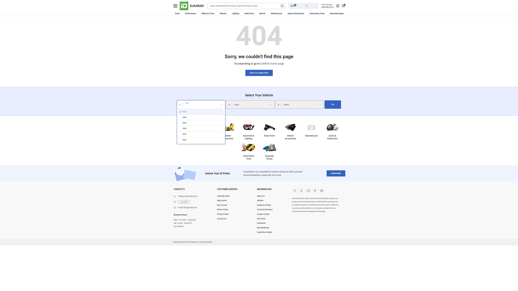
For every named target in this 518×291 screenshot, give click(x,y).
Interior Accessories (290, 137)
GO (332, 104)
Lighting (235, 13)
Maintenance (276, 13)
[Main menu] (175, 6)
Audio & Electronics (332, 137)
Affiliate (260, 200)
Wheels (205, 13)
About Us (261, 196)
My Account (222, 205)
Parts (177, 13)
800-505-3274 (327, 7)
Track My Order (223, 196)
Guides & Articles (264, 205)
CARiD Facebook (295, 191)
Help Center (222, 200)
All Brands (261, 223)
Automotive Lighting (248, 137)
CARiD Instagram (322, 191)
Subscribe (336, 173)
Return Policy (222, 209)
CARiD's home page (272, 63)
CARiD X (301, 191)
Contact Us (221, 219)
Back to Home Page (259, 73)
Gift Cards (261, 219)
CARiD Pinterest (315, 191)
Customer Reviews (264, 209)
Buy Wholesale (263, 228)
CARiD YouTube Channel (308, 191)
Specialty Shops (269, 157)
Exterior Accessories (227, 137)
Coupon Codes (263, 214)
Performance (190, 13)
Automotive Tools (248, 157)
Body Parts (249, 13)
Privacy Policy (223, 214)
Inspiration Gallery (264, 232)
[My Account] (337, 6)
